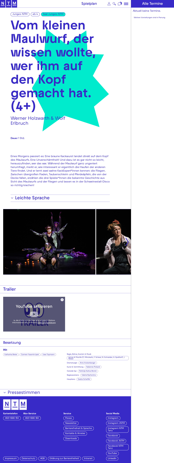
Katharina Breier (11, 355)
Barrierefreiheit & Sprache (78, 429)
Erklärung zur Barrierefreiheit (64, 459)
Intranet (88, 459)
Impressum (11, 459)
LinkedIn (112, 459)
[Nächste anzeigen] (127, 242)
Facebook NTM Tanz (115, 447)
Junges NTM (19, 14)
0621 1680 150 (12, 418)
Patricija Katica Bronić (88, 371)
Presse (68, 418)
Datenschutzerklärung (46, 323)
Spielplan (89, 4)
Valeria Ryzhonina (89, 375)
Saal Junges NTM (53, 14)
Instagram (113, 418)
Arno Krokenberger (87, 363)
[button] (109, 4)
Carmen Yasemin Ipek (30, 355)
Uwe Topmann (48, 355)
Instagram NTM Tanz (116, 430)
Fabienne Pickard (93, 367)
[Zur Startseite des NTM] (8, 4)
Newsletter (71, 423)
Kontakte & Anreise (75, 434)
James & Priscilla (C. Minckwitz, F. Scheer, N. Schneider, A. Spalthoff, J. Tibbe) (96, 358)
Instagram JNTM (116, 423)
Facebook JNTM (116, 441)
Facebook (113, 436)
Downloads (71, 439)
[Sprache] (120, 4)
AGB (42, 459)
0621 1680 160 (32, 418)
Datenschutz (28, 459)
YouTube (112, 453)
